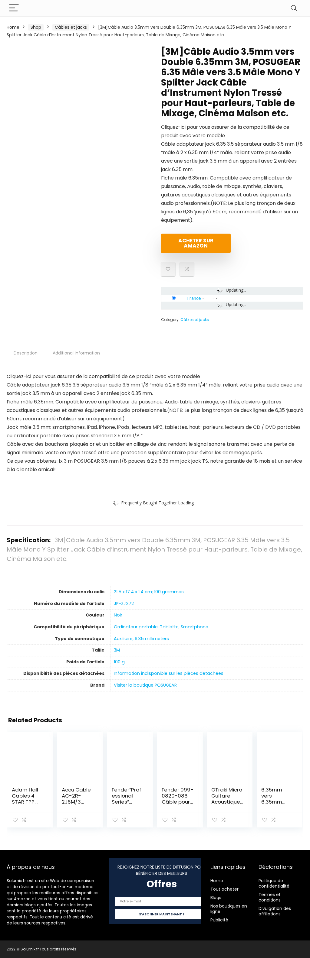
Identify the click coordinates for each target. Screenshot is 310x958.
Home (13, 27)
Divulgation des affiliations (275, 911)
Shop (36, 27)
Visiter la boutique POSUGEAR (145, 685)
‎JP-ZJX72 (124, 603)
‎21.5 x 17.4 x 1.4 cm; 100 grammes (149, 592)
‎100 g (119, 662)
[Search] (294, 8)
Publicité (219, 920)
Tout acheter (224, 889)
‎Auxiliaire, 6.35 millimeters (141, 639)
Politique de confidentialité (274, 883)
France (194, 298)
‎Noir (118, 615)
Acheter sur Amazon (195, 243)
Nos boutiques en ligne (228, 908)
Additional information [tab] (76, 353)
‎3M (117, 650)
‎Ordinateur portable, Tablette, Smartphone (161, 627)
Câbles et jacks (71, 27)
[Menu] (14, 8)
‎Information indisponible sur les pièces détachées (168, 673)
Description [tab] (26, 353)
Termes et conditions (270, 897)
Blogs (215, 898)
